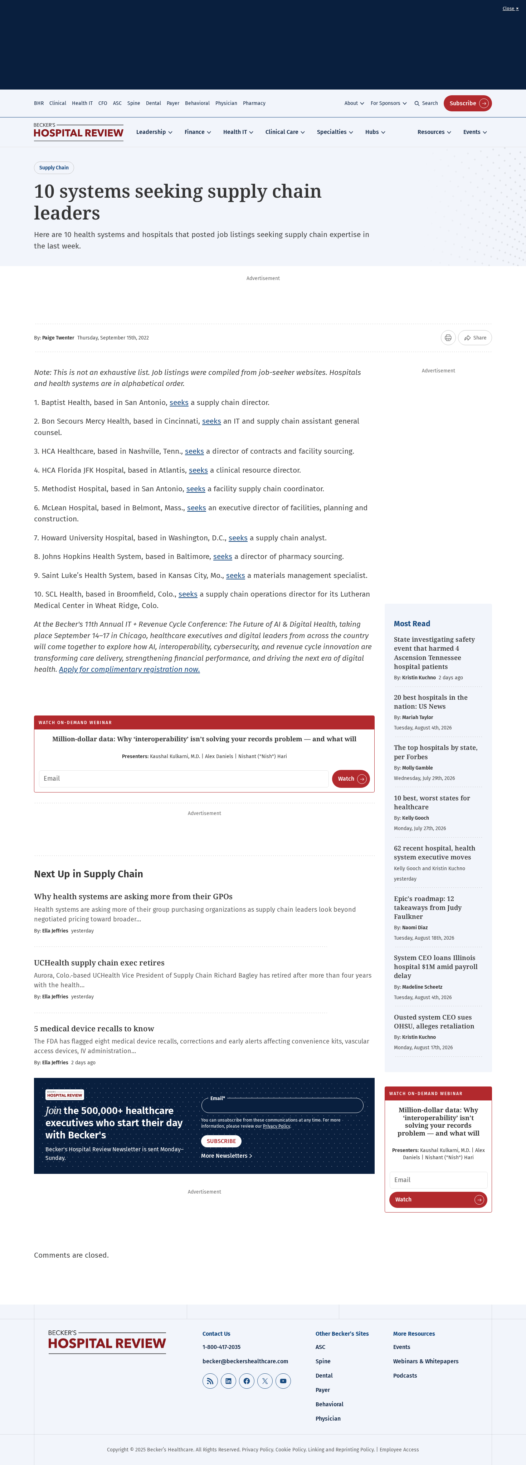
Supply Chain (54, 168)
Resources (431, 132)
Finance (195, 132)
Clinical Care (282, 132)
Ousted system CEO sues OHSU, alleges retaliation (434, 1021)
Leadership (151, 132)
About (351, 103)
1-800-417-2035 (221, 1347)
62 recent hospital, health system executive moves (435, 852)
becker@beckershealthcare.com (245, 1361)
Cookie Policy (291, 1450)
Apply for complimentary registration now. (129, 669)
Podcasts (405, 1375)
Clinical (57, 103)
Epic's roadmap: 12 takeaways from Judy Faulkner (428, 907)
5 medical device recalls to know (94, 1028)
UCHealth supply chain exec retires (99, 963)
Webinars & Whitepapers (426, 1361)
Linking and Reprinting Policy (341, 1450)
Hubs (372, 132)
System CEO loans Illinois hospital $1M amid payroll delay (436, 966)
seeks (179, 402)
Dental (153, 103)
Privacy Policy (276, 1126)
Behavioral (197, 103)
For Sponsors (385, 103)
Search (430, 103)
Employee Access (399, 1450)
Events (472, 132)
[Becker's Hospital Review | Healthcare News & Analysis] (78, 132)
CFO (102, 103)
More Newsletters (224, 1155)
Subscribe (463, 103)
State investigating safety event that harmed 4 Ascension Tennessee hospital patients (434, 653)
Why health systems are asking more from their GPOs (133, 896)
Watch (346, 778)
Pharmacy (254, 103)
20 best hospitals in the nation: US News (431, 701)
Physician (226, 103)
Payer (173, 103)
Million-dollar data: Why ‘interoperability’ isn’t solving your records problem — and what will (204, 738)
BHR (39, 103)
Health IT (82, 103)
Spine (133, 103)
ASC (117, 103)
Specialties (332, 132)
